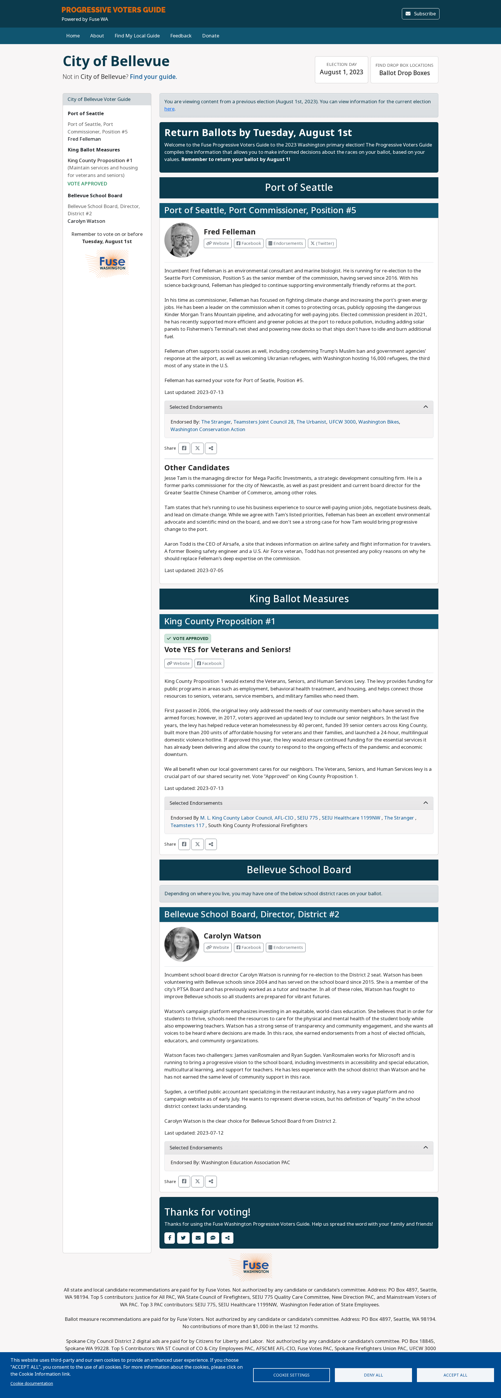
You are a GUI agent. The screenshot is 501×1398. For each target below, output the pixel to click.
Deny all (373, 1375)
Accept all (455, 1375)
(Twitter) (324, 243)
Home (73, 35)
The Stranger (216, 422)
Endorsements (287, 243)
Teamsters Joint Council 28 (263, 422)
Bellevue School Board (95, 195)
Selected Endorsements (196, 407)
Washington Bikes (378, 422)
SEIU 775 (307, 818)
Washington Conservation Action (207, 429)
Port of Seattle (86, 113)
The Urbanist (311, 422)
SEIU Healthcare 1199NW (351, 818)
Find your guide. (153, 77)
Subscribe (424, 13)
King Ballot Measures (94, 149)
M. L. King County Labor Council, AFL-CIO (246, 818)
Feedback (181, 35)
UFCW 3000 (342, 422)
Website (220, 243)
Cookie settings (291, 1375)
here (169, 109)
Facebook (250, 243)
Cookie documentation (31, 1383)
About (97, 35)
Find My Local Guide (137, 35)
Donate (210, 35)
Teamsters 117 (187, 825)
